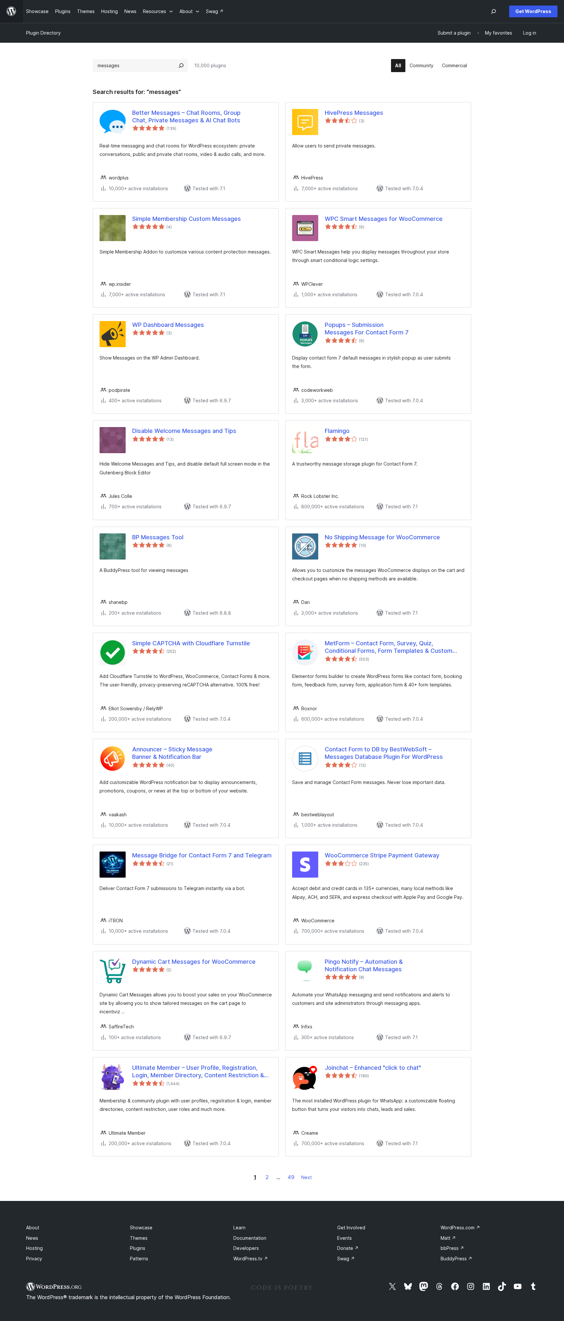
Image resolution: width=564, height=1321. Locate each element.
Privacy (34, 1258)
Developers (246, 1248)
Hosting (34, 1248)
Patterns (139, 1258)
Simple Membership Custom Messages (186, 218)
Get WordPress (533, 11)
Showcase (141, 1227)
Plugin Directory (43, 33)
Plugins (137, 1248)
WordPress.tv (250, 1258)
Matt (448, 1238)
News (32, 1238)
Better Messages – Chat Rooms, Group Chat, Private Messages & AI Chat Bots (186, 116)
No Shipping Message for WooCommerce (382, 537)
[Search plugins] (181, 65)
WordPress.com (460, 1227)
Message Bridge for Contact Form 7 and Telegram (202, 855)
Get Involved (351, 1227)
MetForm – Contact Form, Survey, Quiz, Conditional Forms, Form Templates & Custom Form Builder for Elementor (388, 647)
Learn (239, 1227)
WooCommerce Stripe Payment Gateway (382, 855)
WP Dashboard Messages (168, 324)
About (32, 1227)
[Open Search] (493, 11)
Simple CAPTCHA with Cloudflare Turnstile (191, 643)
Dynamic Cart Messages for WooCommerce (194, 961)
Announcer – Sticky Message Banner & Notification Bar (172, 753)
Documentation (249, 1238)
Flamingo (337, 430)
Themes (139, 1238)
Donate (348, 1248)
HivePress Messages (354, 112)
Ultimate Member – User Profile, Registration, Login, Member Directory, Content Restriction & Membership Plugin (198, 1071)
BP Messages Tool (157, 537)
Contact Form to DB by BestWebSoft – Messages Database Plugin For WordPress (384, 753)
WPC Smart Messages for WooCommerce (384, 218)
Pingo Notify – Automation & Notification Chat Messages (364, 965)
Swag (346, 1258)
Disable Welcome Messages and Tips (184, 430)
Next (306, 1177)
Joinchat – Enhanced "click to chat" (373, 1067)
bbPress (452, 1248)
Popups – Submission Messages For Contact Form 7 (367, 328)
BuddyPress (456, 1258)
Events (344, 1238)
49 (291, 1177)
